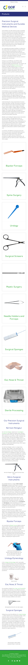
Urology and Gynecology (10, 562)
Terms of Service (13, 657)
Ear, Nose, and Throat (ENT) (19, 588)
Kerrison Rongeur (8, 432)
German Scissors (18, 66)
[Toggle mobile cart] (22, 6)
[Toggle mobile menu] (25, 6)
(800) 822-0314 (7, 654)
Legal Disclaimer (20, 656)
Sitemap (18, 657)
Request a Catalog (14, 2)
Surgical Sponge (22, 614)
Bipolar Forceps (15, 65)
